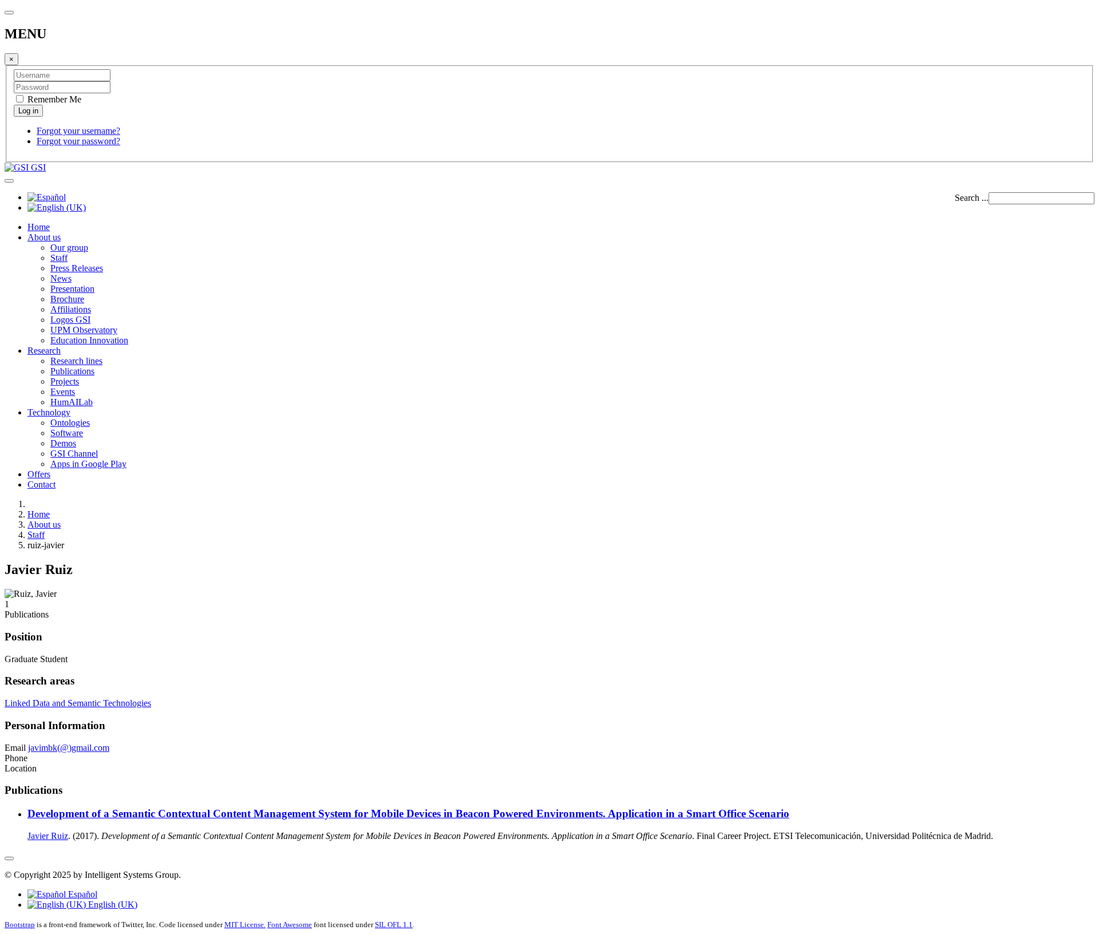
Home (38, 227)
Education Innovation (89, 340)
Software (66, 433)
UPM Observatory (83, 330)
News (61, 278)
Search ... (972, 198)
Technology (48, 412)
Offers (38, 474)
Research (44, 350)
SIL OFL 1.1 (394, 924)
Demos (63, 443)
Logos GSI (70, 319)
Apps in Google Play (88, 464)
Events (62, 392)
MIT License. (245, 924)
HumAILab (71, 402)
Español (81, 894)
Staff (59, 258)
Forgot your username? (78, 131)
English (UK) (111, 904)
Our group (69, 247)
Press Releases (76, 268)
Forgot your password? (78, 141)
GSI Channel (74, 453)
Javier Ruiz (47, 836)
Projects (64, 381)
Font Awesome (289, 924)
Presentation (72, 289)
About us (44, 237)
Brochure (67, 299)
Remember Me (53, 99)
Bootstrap (20, 924)
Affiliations (70, 309)
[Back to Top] (9, 858)
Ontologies (70, 423)
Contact (41, 484)
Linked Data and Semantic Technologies (78, 703)
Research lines (76, 361)
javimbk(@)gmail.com (68, 748)
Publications (72, 371)
